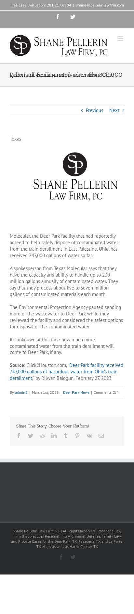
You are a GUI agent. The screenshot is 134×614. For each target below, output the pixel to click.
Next (114, 110)
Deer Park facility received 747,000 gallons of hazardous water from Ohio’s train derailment (66, 371)
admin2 (21, 392)
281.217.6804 (59, 5)
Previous (94, 110)
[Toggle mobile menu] (120, 38)
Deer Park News (76, 392)
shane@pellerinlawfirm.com (100, 5)
